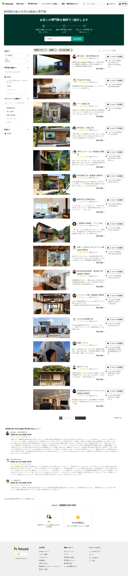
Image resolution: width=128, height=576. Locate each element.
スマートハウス (12, 119)
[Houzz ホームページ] (8, 3)
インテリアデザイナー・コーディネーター (17, 81)
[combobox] (93, 4)
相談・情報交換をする (70, 4)
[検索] (84, 4)
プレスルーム (43, 557)
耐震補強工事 (11, 108)
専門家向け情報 (69, 557)
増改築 (9, 122)
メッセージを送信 (116, 56)
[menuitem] (21, 3)
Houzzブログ (96, 551)
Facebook (95, 557)
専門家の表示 (68, 563)
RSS (93, 561)
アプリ (66, 554)
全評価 (9, 133)
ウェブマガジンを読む (50, 4)
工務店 (9, 86)
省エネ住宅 (10, 111)
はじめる (77, 39)
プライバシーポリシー (54, 566)
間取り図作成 (11, 115)
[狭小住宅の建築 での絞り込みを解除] (71, 50)
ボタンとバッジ (69, 551)
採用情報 (42, 560)
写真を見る (20, 4)
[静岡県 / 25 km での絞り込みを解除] (46, 50)
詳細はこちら (30, 499)
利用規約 (42, 566)
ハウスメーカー (12, 90)
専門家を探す (33, 4)
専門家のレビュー (69, 560)
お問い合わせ (43, 563)
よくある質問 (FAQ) (70, 566)
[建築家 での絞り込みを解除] (56, 50)
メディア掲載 (43, 554)
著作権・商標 (43, 569)
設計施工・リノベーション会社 (16, 93)
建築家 (9, 77)
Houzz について (44, 551)
